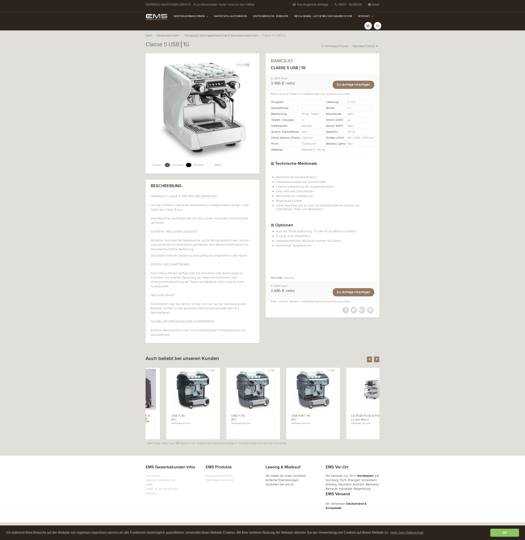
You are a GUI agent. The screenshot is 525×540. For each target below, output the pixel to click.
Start (149, 35)
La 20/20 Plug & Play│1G (348, 415)
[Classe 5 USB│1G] (202, 108)
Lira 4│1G (217, 415)
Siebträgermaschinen (189, 16)
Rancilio (281, 60)
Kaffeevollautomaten (230, 16)
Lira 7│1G (157, 415)
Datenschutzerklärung (160, 480)
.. (285, 4)
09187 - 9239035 (350, 4)
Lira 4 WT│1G (280, 415)
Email (375, 4)
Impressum (153, 476)
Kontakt (364, 16)
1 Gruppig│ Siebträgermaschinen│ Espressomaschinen (221, 35)
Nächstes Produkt (364, 46)
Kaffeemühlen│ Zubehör (270, 16)
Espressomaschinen (219, 476)
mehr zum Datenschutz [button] (407, 532)
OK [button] (505, 532)
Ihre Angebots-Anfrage (312, 4)
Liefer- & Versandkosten (162, 489)
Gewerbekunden (167, 35)
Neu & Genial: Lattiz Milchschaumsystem (323, 16)
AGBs (149, 484)
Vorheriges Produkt (336, 46)
